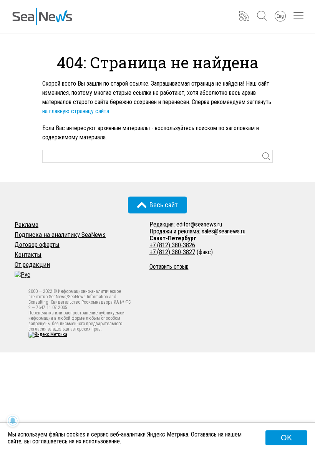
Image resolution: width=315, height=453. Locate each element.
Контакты (28, 254)
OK (286, 437)
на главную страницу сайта (75, 111)
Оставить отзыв (169, 266)
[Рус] (22, 274)
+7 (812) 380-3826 (172, 245)
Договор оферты (37, 244)
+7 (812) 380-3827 (172, 252)
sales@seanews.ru (223, 231)
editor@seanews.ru (199, 224)
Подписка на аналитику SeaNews (60, 234)
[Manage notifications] (13, 421)
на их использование (94, 441)
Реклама (26, 224)
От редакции (32, 264)
